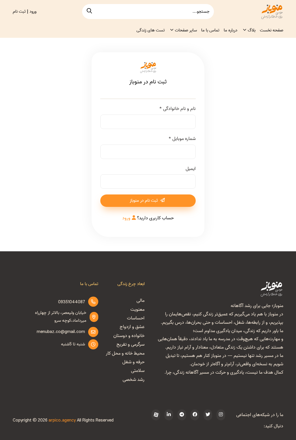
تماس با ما (210, 30)
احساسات (136, 318)
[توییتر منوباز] (208, 414)
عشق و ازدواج (132, 327)
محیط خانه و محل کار (125, 353)
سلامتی (138, 371)
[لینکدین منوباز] (168, 414)
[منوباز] (271, 11)
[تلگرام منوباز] (181, 414)
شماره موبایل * (182, 139)
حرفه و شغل (133, 362)
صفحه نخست (271, 30)
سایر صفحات (186, 30)
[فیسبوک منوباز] (194, 414)
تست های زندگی (150, 30)
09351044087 (71, 302)
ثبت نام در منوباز (144, 200)
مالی (140, 300)
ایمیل (191, 169)
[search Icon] (89, 11)
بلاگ (252, 30)
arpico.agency (62, 420)
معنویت (137, 309)
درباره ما (230, 30)
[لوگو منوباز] (271, 288)
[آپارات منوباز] (155, 414)
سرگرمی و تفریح (130, 344)
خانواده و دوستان (129, 336)
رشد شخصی (134, 379)
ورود (126, 218)
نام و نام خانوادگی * (177, 109)
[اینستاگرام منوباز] (221, 414)
